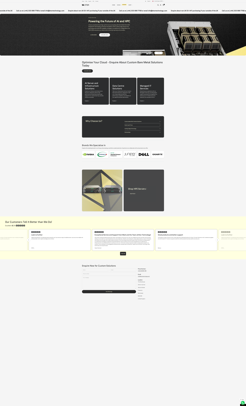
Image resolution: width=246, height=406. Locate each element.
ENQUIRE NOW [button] (104, 34)
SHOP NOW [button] (132, 193)
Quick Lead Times (129, 125)
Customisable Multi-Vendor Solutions (133, 121)
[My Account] (160, 5)
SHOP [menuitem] (130, 5)
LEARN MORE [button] (93, 34)
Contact (96, 1)
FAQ (93, 1)
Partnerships (127, 132)
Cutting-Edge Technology (130, 128)
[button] (28, 240)
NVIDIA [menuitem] (118, 5)
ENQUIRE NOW (87, 71)
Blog (86, 1)
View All (123, 253)
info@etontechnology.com (144, 276)
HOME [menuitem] (113, 5)
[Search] (158, 5)
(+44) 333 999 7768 (142, 270)
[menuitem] (83, 1)
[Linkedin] (145, 1)
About (83, 1)
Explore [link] (86, 100)
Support (89, 1)
